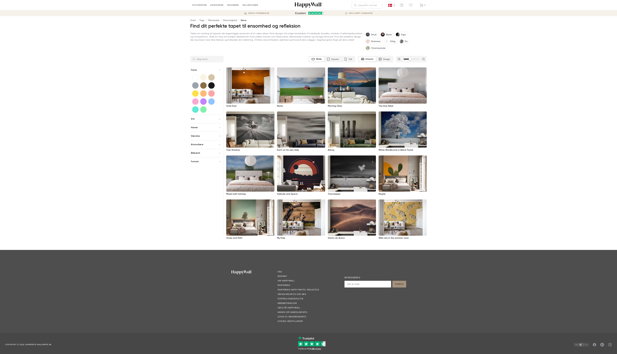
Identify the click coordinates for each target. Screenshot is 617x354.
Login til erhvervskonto (292, 316)
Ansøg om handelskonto (292, 312)
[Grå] (195, 85)
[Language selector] (391, 5)
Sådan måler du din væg (292, 294)
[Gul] (195, 93)
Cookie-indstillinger (290, 321)
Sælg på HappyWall (289, 307)
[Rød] (211, 93)
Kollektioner (250, 5)
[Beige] (211, 77)
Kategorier (216, 5)
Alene (243, 20)
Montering (284, 285)
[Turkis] (195, 109)
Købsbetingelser (287, 303)
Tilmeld (399, 284)
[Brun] (203, 85)
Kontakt (282, 276)
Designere (233, 5)
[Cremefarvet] (203, 77)
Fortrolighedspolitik (290, 298)
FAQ (280, 271)
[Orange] (203, 93)
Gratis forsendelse (258, 13)
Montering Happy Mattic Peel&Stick (298, 289)
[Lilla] (203, 101)
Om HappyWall (286, 280)
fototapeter (199, 5)
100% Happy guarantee (361, 13)
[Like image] (271, 71)
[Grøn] (203, 109)
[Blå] (211, 101)
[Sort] (211, 85)
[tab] (316, 59)
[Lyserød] (195, 101)
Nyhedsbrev (352, 277)
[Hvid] (195, 77)
